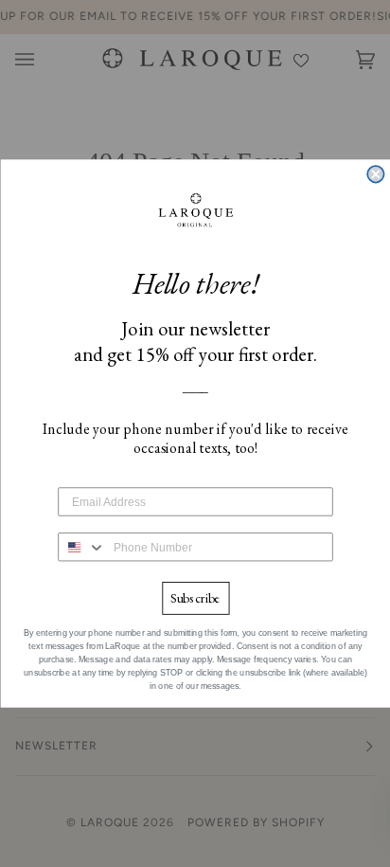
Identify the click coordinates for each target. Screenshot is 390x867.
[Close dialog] (375, 174)
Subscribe (195, 597)
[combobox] (82, 547)
